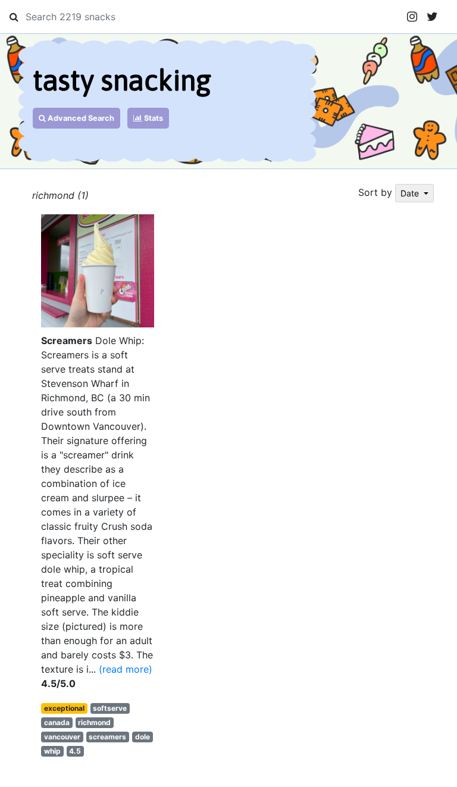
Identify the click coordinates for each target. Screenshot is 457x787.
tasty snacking (122, 80)
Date (410, 193)
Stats (152, 118)
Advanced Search (80, 118)
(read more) (125, 669)
